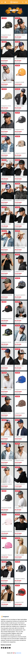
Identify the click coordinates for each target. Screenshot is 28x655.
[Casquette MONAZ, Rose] (7, 427)
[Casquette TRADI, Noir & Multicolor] (7, 568)
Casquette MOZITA (20, 295)
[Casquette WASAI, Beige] (20, 190)
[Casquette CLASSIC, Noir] (7, 474)
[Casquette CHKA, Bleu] (7, 261)
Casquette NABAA (20, 413)
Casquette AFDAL (6, 106)
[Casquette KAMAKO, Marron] (20, 143)
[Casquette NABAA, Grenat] (20, 403)
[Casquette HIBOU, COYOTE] (20, 309)
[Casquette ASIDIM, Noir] (7, 119)
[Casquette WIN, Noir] (20, 498)
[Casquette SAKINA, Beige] (20, 238)
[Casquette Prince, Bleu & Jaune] (7, 238)
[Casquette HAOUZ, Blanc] (7, 379)
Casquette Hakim (6, 153)
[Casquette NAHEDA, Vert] (7, 285)
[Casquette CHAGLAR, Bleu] (20, 379)
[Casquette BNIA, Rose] (20, 96)
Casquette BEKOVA (6, 531)
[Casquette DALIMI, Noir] (7, 498)
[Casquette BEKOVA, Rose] (7, 521)
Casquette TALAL (6, 413)
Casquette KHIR (19, 366)
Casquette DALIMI (6, 508)
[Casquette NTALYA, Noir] (7, 309)
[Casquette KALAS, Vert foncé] (7, 25)
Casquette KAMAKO (20, 153)
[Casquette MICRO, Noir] (20, 214)
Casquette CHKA (6, 271)
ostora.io (18, 653)
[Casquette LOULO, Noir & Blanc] (7, 48)
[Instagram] (4, 648)
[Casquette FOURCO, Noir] (20, 167)
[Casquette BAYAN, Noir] (20, 474)
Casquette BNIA (19, 106)
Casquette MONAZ (6, 437)
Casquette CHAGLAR (20, 389)
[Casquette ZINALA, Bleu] (20, 568)
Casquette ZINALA (20, 578)
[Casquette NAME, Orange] (20, 72)
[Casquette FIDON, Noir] (7, 332)
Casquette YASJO (20, 531)
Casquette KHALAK (20, 58)
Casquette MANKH (6, 82)
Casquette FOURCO (20, 177)
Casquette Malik (19, 555)
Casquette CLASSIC (6, 484)
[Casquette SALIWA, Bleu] (7, 190)
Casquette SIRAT (19, 460)
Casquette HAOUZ (6, 389)
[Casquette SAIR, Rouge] (20, 592)
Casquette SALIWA (6, 200)
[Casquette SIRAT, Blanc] (20, 450)
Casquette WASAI (20, 200)
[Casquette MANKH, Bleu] (7, 72)
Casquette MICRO (20, 224)
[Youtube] (10, 648)
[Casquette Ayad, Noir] (20, 261)
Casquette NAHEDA (6, 295)
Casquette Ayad (19, 271)
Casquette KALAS (6, 35)
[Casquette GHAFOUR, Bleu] (20, 332)
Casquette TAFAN (20, 35)
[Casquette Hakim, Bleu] (7, 143)
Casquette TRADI (6, 578)
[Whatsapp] (6, 648)
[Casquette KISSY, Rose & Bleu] (20, 119)
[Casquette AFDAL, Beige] (7, 96)
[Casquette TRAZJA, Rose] (7, 545)
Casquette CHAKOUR (7, 366)
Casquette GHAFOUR (21, 342)
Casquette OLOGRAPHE (7, 460)
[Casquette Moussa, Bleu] (20, 427)
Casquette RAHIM (6, 177)
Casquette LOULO (6, 58)
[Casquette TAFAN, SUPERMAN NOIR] (20, 25)
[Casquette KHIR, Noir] (20, 356)
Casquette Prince (6, 248)
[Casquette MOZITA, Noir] (20, 285)
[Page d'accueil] (14, 2)
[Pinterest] (8, 648)
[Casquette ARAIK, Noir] (7, 592)
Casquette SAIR (19, 602)
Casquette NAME (19, 82)
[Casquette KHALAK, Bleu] (20, 48)
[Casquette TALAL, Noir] (7, 403)
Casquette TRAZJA (6, 555)
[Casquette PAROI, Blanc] (7, 214)
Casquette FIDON (6, 342)
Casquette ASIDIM (6, 129)
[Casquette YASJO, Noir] (20, 521)
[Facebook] (2, 648)
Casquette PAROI (6, 224)
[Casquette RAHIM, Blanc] (7, 167)
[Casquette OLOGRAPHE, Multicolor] (7, 450)
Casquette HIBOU (19, 318)
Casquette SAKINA (20, 248)
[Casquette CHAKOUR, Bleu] (7, 356)
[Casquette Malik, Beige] (20, 545)
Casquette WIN (19, 508)
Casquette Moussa (20, 437)
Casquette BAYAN (20, 484)
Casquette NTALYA (6, 318)
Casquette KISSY (19, 129)
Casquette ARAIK (6, 602)
